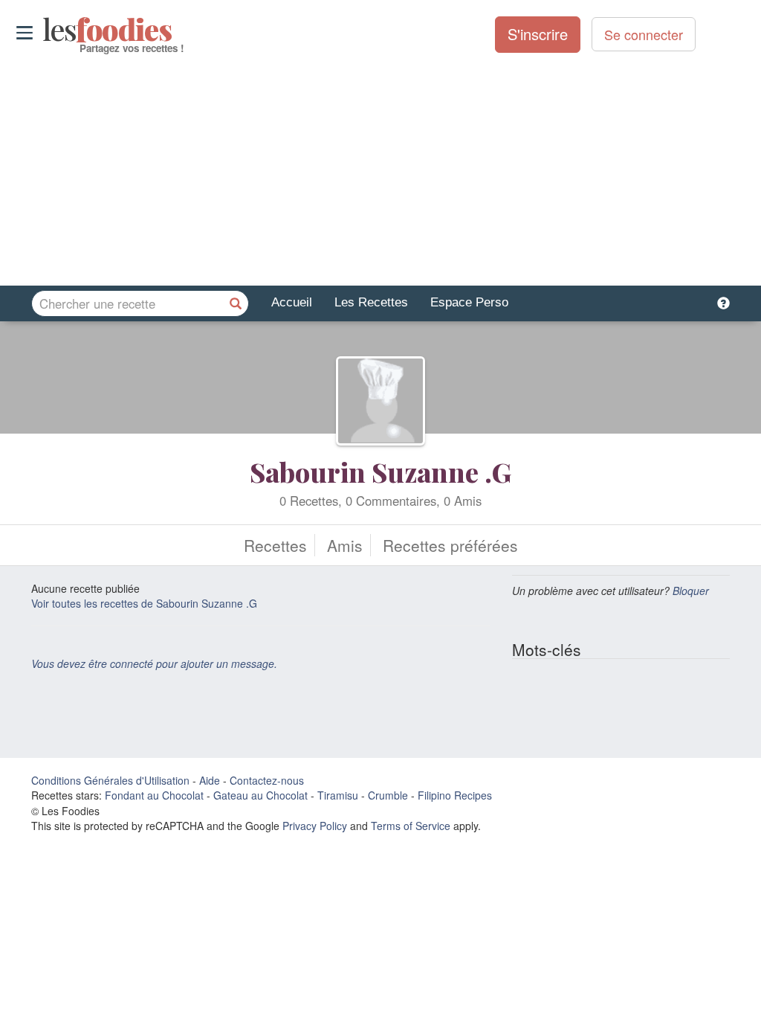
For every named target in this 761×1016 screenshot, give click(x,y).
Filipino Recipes (455, 795)
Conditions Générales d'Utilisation (110, 780)
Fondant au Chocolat (154, 795)
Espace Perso (469, 302)
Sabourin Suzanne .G (380, 471)
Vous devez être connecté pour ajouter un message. (154, 663)
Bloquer (691, 590)
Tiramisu (337, 795)
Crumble (388, 795)
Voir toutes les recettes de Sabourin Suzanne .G (144, 603)
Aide (209, 780)
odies (44, 30)
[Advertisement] (380, 170)
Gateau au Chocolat (260, 795)
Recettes (275, 545)
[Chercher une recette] (235, 303)
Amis (345, 545)
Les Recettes (371, 302)
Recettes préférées (450, 545)
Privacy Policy (314, 825)
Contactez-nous (267, 780)
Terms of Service (410, 825)
